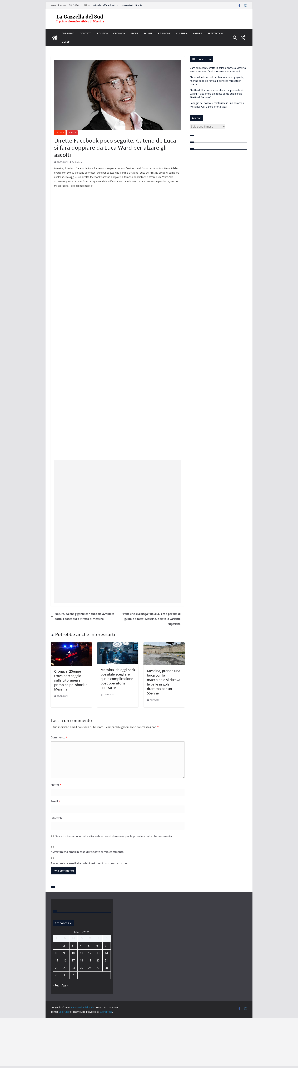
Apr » (65, 985)
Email (55, 801)
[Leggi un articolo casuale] (243, 37)
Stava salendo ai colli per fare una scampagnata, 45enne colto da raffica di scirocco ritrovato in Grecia (123, 7)
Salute (148, 33)
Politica (102, 33)
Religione (164, 33)
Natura (197, 33)
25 (81, 968)
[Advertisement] (117, 507)
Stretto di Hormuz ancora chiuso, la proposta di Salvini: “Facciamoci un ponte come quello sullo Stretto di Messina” (216, 93)
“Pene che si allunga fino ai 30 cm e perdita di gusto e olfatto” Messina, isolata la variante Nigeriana (151, 619)
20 (98, 960)
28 (106, 968)
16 (64, 960)
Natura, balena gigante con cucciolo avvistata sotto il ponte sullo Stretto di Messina (84, 616)
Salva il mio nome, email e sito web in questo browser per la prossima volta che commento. (113, 836)
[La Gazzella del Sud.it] (55, 37)
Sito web (56, 818)
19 (89, 960)
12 (89, 953)
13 (98, 953)
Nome (56, 785)
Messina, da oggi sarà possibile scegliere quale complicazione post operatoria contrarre (118, 678)
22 (56, 968)
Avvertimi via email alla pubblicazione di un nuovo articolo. (89, 863)
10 (73, 953)
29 (56, 975)
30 (64, 975)
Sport (134, 33)
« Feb (56, 985)
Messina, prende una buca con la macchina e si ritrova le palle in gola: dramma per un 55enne (163, 682)
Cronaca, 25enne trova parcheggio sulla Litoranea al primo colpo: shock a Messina (70, 680)
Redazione (77, 162)
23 (64, 968)
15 (56, 960)
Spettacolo (215, 33)
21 (106, 960)
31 (73, 975)
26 (89, 968)
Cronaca (119, 33)
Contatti (86, 33)
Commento (59, 737)
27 (98, 968)
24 (73, 968)
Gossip (66, 41)
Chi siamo (68, 33)
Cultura (181, 33)
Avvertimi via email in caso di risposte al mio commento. (87, 852)
